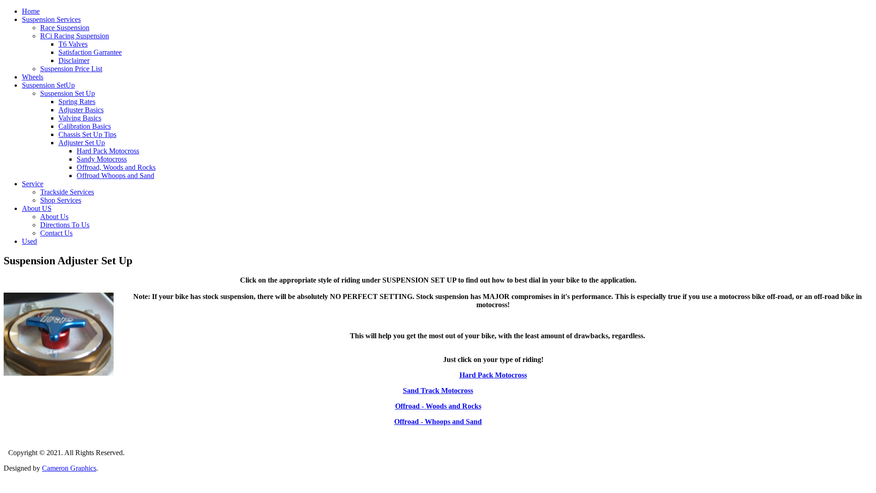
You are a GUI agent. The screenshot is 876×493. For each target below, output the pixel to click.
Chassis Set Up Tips (87, 134)
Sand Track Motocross (438, 390)
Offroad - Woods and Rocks (438, 406)
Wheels (32, 77)
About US (37, 208)
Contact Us (56, 233)
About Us (54, 216)
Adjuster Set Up (81, 143)
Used (29, 241)
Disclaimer (73, 60)
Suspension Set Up (67, 93)
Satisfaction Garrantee (90, 52)
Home (31, 11)
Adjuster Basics (81, 110)
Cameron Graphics (69, 468)
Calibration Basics (84, 126)
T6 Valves (73, 44)
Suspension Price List (71, 69)
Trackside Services (67, 192)
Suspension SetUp (48, 85)
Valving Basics (79, 118)
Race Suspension (64, 27)
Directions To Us (64, 225)
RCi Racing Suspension (74, 36)
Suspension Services (51, 19)
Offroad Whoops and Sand (115, 175)
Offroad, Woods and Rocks (116, 167)
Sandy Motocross (102, 159)
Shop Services (60, 200)
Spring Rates (76, 101)
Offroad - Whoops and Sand (438, 421)
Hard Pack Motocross (108, 151)
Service (32, 184)
